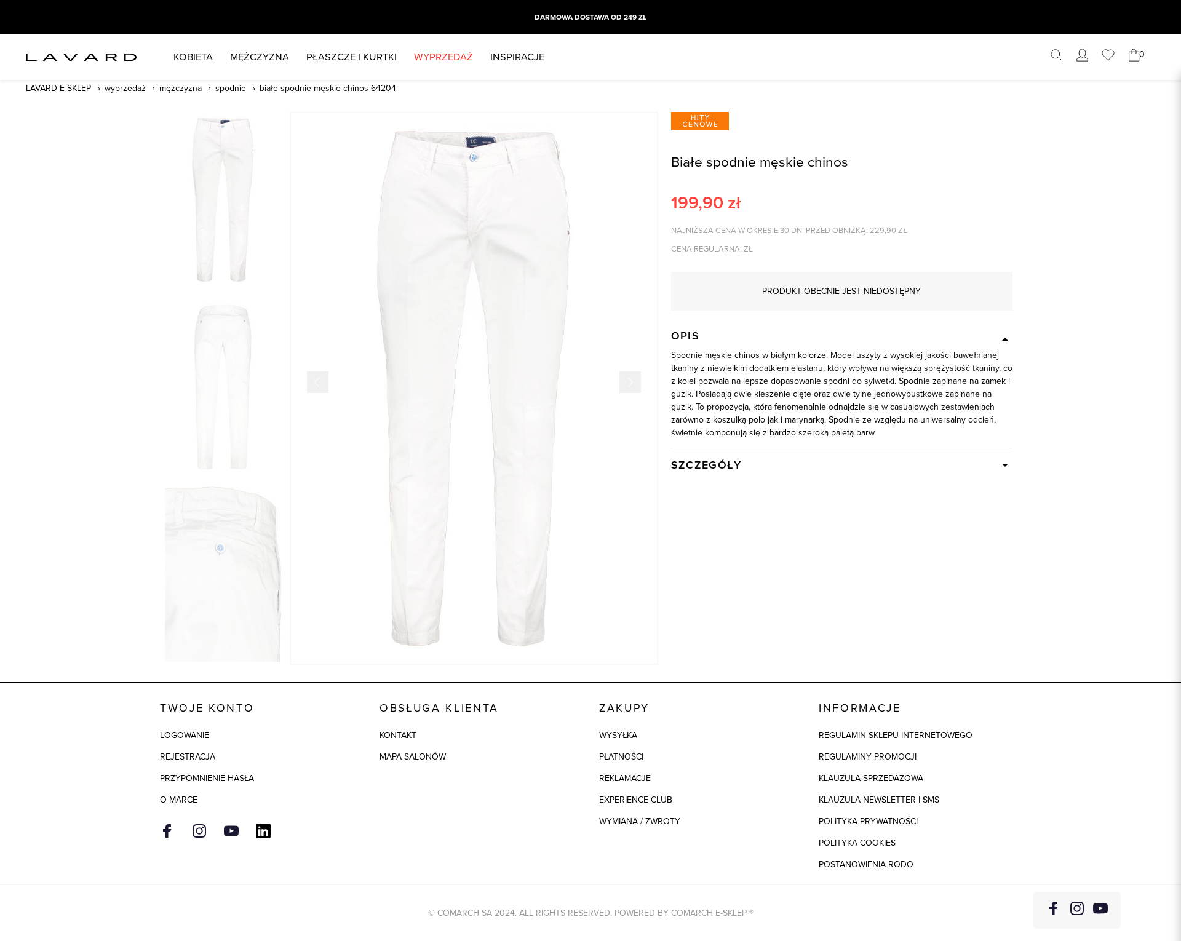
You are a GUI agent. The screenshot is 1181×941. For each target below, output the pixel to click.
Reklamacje (625, 778)
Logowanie (184, 735)
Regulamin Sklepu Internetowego (895, 735)
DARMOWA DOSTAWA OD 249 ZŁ (590, 17)
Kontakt (398, 735)
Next (630, 382)
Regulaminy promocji (868, 756)
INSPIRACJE (517, 57)
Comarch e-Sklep (709, 913)
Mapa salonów (413, 756)
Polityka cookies (857, 842)
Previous (317, 382)
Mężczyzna (259, 57)
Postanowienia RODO (866, 864)
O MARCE (178, 799)
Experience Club (635, 799)
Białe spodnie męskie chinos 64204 (328, 88)
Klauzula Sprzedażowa (871, 778)
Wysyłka (618, 735)
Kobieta (193, 57)
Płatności (621, 756)
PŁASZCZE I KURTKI (351, 57)
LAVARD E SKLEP (58, 88)
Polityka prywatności (868, 821)
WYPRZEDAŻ (443, 57)
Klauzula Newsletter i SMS (879, 799)
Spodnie (230, 88)
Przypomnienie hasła (207, 778)
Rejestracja (187, 756)
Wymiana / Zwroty (639, 821)
